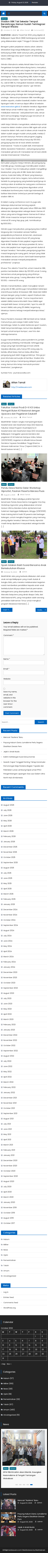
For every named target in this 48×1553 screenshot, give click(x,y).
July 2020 (7, 1186)
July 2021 (7, 1124)
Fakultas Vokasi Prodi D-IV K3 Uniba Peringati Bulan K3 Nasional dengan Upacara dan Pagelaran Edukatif (20, 410)
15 (36, 1345)
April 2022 (7, 1077)
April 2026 (7, 826)
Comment (8, 635)
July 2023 (7, 998)
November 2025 (10, 852)
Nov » (9, 1364)
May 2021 (7, 1134)
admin (24, 572)
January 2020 (9, 1202)
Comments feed (10, 1302)
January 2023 (9, 1030)
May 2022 (7, 1071)
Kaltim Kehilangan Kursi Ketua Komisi (19, 757)
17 (3, 1349)
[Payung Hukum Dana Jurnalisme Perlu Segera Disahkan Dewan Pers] (8, 1517)
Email (6, 669)
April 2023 (7, 1014)
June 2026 (7, 815)
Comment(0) (38, 30)
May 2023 (7, 1009)
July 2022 (7, 1061)
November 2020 (10, 1165)
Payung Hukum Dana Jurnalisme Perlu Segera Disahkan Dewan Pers (22, 744)
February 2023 (9, 1024)
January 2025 (9, 904)
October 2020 (9, 1171)
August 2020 (8, 1181)
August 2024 (8, 930)
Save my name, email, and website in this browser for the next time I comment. (10, 699)
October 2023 (9, 983)
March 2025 (8, 894)
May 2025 (7, 883)
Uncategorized (9, 1276)
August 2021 (8, 1118)
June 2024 (7, 941)
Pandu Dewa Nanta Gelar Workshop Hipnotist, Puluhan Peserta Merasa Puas (22, 489)
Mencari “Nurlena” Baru (13, 737)
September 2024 (10, 925)
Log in (5, 1292)
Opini (5, 1255)
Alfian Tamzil (25, 30)
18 (10, 1349)
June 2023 (7, 1003)
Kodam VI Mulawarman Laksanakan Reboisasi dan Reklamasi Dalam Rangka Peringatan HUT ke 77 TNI (42, 610)
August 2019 (8, 1218)
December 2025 (10, 847)
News (4, 404)
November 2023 (10, 977)
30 (43, 1354)
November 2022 (10, 1040)
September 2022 (10, 1050)
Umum (4, 19)
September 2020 (10, 1176)
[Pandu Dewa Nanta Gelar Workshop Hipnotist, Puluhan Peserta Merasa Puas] (24, 467)
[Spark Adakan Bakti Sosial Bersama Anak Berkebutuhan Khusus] (24, 545)
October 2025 (9, 857)
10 (3, 1345)
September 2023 (10, 988)
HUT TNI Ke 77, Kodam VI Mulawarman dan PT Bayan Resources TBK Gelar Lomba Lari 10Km (8, 610)
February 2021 (9, 1150)
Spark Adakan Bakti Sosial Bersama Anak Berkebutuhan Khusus (23, 567)
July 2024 (7, 935)
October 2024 (9, 920)
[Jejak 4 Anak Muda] (8, 1531)
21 (29, 1349)
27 (23, 1354)
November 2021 (9, 1103)
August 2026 (8, 805)
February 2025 (9, 899)
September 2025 (10, 862)
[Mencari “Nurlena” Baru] (8, 1504)
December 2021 (10, 1098)
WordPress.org (9, 1308)
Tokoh (6, 1265)
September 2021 (10, 1113)
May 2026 (7, 820)
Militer (5, 1244)
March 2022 (8, 1082)
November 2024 (10, 915)
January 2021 (8, 1155)
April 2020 (7, 1192)
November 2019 (10, 1207)
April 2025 (7, 888)
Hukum (6, 1239)
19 (16, 1349)
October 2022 (9, 1045)
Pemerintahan (9, 1260)
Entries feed (8, 1297)
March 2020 (8, 1197)
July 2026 (7, 810)
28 (30, 1354)
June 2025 (7, 878)
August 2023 (8, 993)
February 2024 (9, 962)
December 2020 (10, 1160)
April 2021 (7, 1139)
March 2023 (8, 1019)
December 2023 (10, 972)
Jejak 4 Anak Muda (11, 751)
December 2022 (10, 1035)
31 (3, 1358)
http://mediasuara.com (21, 387)
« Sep (3, 1364)
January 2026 (9, 841)
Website (6, 679)
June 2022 (7, 1066)
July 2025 (7, 873)
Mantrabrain (40, 1550)
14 (29, 1345)
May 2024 (7, 946)
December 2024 (10, 909)
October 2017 (9, 1223)
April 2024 (7, 951)
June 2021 (7, 1129)
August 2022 (8, 1056)
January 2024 (9, 967)
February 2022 (9, 1087)
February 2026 (9, 836)
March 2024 (8, 956)
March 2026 (8, 831)
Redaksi (35, 2)
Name (6, 659)
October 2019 (9, 1213)
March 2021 (8, 1145)
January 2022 (9, 1092)
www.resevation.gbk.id (10, 106)
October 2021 (9, 1108)
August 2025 (8, 868)
